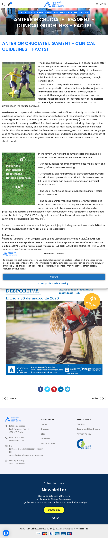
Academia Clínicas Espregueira (49, 228)
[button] (54, 510)
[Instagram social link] (58, 518)
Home (44, 424)
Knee (21, 12)
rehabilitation (71, 63)
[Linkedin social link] (61, 389)
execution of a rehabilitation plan (75, 157)
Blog (43, 434)
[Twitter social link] (47, 389)
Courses (45, 429)
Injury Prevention (80, 12)
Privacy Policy (45, 283)
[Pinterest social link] (54, 389)
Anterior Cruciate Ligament (39, 12)
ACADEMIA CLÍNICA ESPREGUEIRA (36, 528)
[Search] (3, 4)
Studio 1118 (82, 528)
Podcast (45, 438)
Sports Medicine (62, 12)
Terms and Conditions (88, 429)
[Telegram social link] (67, 389)
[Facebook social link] (40, 389)
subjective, (85, 88)
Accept (54, 276)
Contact (81, 424)
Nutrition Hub (48, 443)
